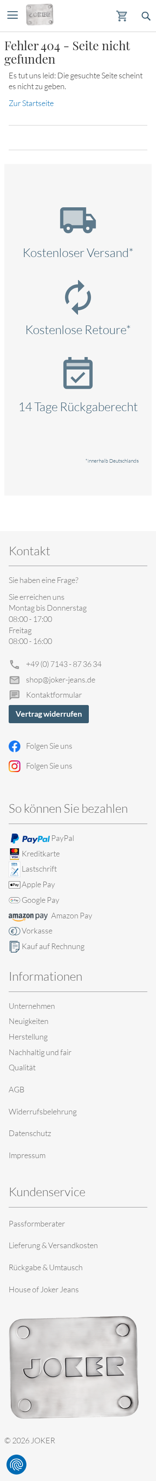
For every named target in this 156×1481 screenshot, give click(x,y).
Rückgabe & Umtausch (46, 1267)
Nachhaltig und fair (40, 1052)
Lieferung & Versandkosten (53, 1245)
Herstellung (28, 1036)
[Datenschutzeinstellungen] (16, 1465)
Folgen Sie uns (49, 745)
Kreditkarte (41, 853)
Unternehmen (32, 1006)
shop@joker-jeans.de (60, 679)
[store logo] (39, 15)
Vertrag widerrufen (49, 713)
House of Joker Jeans (44, 1289)
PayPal (62, 838)
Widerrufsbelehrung (43, 1111)
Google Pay (40, 900)
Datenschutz (30, 1133)
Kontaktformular (54, 694)
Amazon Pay (71, 915)
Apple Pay (38, 884)
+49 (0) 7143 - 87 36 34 (63, 664)
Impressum (27, 1155)
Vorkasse (37, 930)
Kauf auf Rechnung (53, 946)
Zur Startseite (31, 103)
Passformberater (37, 1223)
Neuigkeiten (29, 1021)
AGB (17, 1089)
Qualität (22, 1067)
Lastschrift (39, 868)
